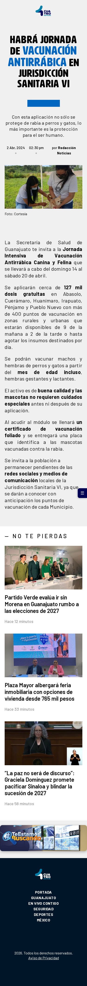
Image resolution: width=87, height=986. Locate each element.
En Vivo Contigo (43, 903)
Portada (43, 892)
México (43, 920)
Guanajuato (43, 897)
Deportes (43, 914)
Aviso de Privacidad (43, 958)
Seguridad (43, 909)
